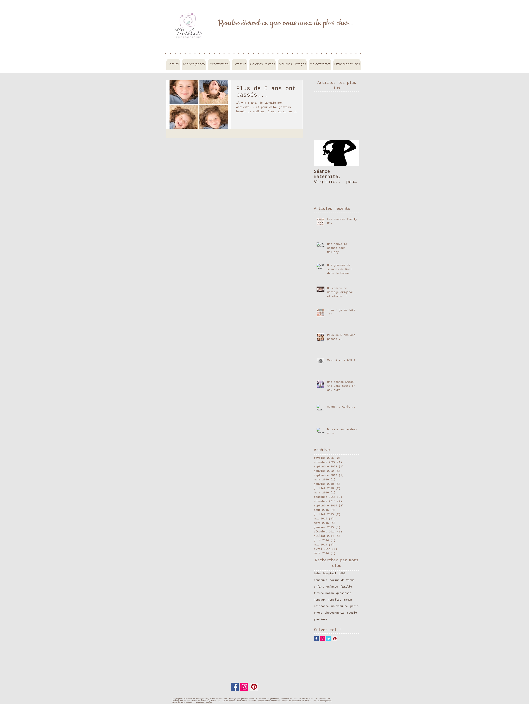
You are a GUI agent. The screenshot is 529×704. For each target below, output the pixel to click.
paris (354, 606)
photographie (334, 612)
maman (348, 599)
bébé (342, 573)
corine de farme (342, 580)
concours (320, 580)
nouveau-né (339, 606)
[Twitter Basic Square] (328, 638)
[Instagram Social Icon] (322, 638)
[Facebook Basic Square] (316, 638)
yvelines (320, 619)
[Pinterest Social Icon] (334, 638)
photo (318, 612)
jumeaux (319, 599)
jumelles (334, 599)
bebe (317, 573)
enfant (319, 586)
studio (352, 612)
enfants (332, 586)
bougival (329, 573)
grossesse (343, 593)
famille (346, 586)
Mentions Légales (204, 703)
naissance (321, 606)
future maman (324, 593)
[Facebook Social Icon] (235, 687)
